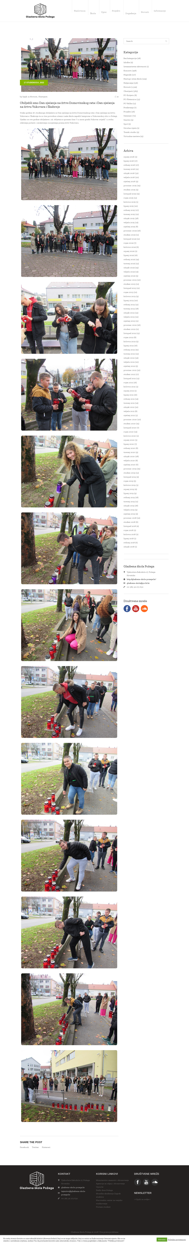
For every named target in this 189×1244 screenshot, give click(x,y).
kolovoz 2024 (130, 247)
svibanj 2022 (129, 349)
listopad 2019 (130, 477)
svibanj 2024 (129, 259)
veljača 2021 (129, 411)
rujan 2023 (128, 292)
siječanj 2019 (129, 514)
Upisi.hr (99, 1187)
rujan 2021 (128, 382)
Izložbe (127, 62)
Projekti (127, 111)
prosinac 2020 (130, 419)
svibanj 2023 (129, 304)
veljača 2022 (129, 362)
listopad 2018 (130, 526)
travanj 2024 (129, 263)
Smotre (127, 120)
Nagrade (127, 74)
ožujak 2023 (129, 313)
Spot (126, 124)
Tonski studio (130, 132)
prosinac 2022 (130, 325)
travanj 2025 (129, 214)
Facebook (24, 1147)
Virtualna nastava (132, 136)
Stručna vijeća (130, 128)
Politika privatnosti (177, 1239)
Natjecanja (128, 83)
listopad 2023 (130, 288)
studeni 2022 (129, 329)
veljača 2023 (129, 317)
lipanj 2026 (129, 161)
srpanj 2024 (129, 251)
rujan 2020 (129, 432)
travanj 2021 (129, 403)
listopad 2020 (130, 427)
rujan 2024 (128, 243)
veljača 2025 (129, 222)
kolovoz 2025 (130, 202)
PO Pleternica (130, 99)
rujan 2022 (128, 337)
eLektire (100, 1197)
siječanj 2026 (129, 181)
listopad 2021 (130, 378)
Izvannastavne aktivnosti (135, 66)
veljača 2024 (129, 271)
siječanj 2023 (129, 321)
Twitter (35, 1147)
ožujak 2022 (129, 358)
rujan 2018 (128, 530)
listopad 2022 (130, 333)
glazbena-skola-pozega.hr (73, 1187)
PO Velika (128, 103)
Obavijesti (42, 96)
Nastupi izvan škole (133, 79)
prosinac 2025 (130, 185)
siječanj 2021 (129, 415)
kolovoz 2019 (130, 485)
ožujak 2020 (129, 456)
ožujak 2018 (129, 546)
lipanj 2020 (129, 444)
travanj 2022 (129, 354)
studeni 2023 (129, 284)
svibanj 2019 (129, 497)
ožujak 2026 (129, 173)
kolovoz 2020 (130, 436)
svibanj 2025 (129, 210)
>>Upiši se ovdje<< (142, 1199)
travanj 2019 (129, 501)
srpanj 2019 (129, 489)
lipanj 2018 (129, 538)
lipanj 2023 (129, 300)
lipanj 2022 (129, 345)
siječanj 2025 (129, 226)
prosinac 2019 (130, 468)
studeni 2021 (129, 374)
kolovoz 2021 (129, 386)
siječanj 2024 (129, 276)
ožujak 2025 (129, 218)
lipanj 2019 (129, 493)
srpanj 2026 (129, 157)
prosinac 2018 (130, 518)
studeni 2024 (130, 235)
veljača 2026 (129, 177)
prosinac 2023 (130, 280)
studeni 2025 (129, 189)
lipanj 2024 (129, 255)
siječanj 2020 (129, 464)
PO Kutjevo (129, 95)
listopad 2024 (130, 239)
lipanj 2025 (129, 206)
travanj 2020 (129, 452)
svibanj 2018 (129, 542)
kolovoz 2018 (130, 534)
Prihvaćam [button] (162, 1240)
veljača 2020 (129, 460)
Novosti (33, 96)
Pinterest (46, 1147)
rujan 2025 (128, 198)
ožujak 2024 (129, 267)
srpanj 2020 (129, 440)
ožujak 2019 (129, 505)
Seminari (128, 116)
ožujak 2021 (129, 407)
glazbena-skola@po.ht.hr (138, 583)
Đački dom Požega (104, 1190)
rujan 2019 (128, 481)
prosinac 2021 (130, 370)
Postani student (103, 1207)
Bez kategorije (130, 58)
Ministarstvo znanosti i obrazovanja (112, 1180)
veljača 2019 (129, 510)
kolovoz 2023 (130, 296)
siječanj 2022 (129, 366)
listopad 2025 (130, 193)
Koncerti (128, 70)
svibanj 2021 (129, 399)
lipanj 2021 (128, 395)
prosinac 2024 (130, 230)
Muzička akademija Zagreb (108, 1193)
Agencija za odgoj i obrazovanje (110, 1183)
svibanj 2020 (129, 448)
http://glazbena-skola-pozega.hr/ (141, 579)
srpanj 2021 (129, 390)
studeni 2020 (130, 423)
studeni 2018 (129, 522)
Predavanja (129, 107)
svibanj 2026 (129, 165)
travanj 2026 (129, 169)
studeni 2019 (129, 473)
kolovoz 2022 (130, 341)
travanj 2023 (129, 308)
